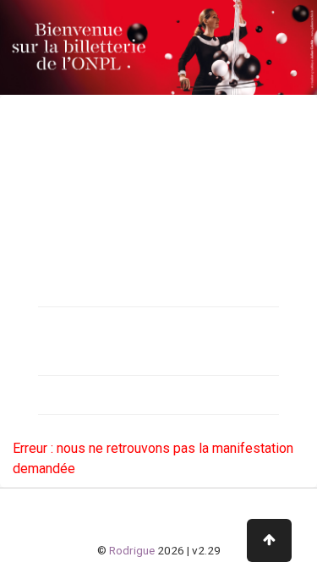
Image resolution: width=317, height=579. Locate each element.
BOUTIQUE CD (58, 326)
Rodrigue (132, 550)
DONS (36, 355)
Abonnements (59, 257)
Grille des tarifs (61, 394)
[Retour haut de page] (269, 540)
